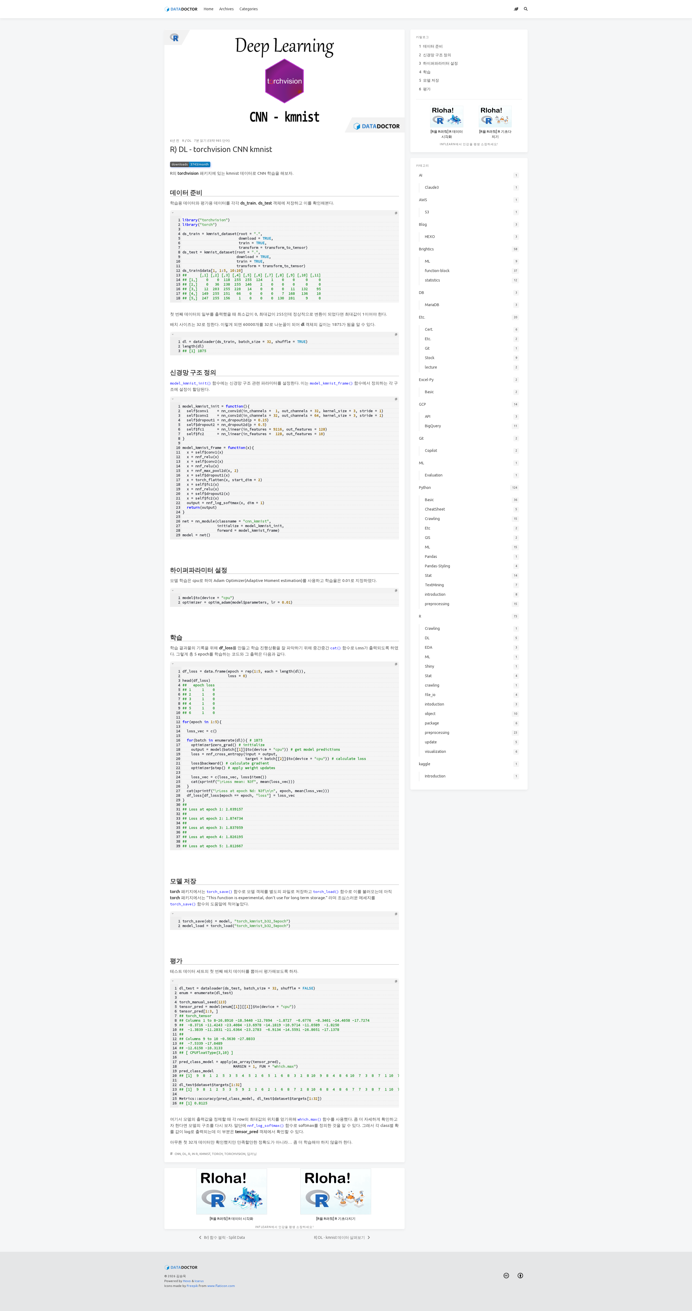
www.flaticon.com (221, 1285)
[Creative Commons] (506, 1275)
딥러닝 (252, 1154)
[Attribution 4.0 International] (520, 1275)
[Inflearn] (516, 9)
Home (209, 9)
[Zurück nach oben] (419, 1300)
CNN (178, 1154)
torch (217, 1154)
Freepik (192, 1285)
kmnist (204, 1154)
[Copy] (396, 213)
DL (189, 140)
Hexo (187, 1281)
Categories (248, 9)
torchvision (234, 1154)
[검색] (526, 9)
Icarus (199, 1281)
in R (195, 1154)
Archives (226, 9)
